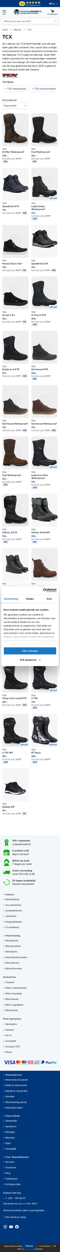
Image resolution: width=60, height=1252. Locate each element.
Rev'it (9, 1035)
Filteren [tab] (29, 1245)
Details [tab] (30, 599)
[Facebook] (17, 1227)
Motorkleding (13, 935)
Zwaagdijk (11, 1148)
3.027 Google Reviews (33, 5)
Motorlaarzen (12, 962)
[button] (53, 4)
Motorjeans (11, 951)
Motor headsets (14, 993)
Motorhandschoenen (16, 957)
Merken (17, 29)
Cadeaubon (12, 1178)
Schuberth (11, 1041)
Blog (8, 1173)
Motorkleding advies (16, 1102)
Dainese (10, 1029)
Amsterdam (11, 1120)
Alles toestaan (30, 651)
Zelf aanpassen (28, 659)
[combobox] (30, 21)
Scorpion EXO (13, 1046)
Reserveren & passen (17, 1079)
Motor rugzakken (14, 1004)
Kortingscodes (13, 1184)
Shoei (9, 1052)
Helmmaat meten (14, 1107)
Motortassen (12, 999)
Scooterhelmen (13, 905)
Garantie (10, 1096)
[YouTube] (11, 1227)
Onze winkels (13, 1115)
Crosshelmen (12, 927)
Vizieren (10, 982)
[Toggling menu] (4, 12)
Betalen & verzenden (17, 1091)
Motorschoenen (14, 968)
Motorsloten (12, 1010)
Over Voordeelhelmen (17, 1157)
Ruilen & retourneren (16, 1085)
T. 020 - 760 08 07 (16, 1198)
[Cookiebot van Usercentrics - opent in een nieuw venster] (43, 590)
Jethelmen (11, 916)
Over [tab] (49, 599)
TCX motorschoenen (45, 88)
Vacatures (11, 1167)
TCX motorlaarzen (16, 88)
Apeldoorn (11, 1126)
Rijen (8, 1143)
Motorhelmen (12, 899)
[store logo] (28, 12)
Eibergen (10, 1132)
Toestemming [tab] (11, 599)
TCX (29, 29)
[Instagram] (5, 1227)
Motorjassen (12, 940)
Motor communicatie (16, 988)
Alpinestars (11, 1024)
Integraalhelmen (14, 921)
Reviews (10, 1162)
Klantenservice (14, 1074)
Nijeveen (10, 1137)
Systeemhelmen (14, 910)
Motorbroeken (13, 946)
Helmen (10, 894)
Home (5, 29)
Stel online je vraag (16, 1217)
